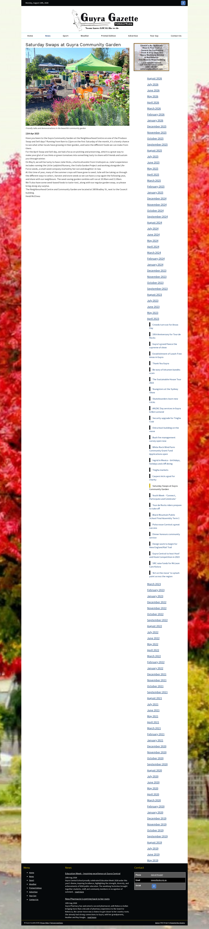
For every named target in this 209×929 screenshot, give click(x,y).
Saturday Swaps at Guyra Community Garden (163, 487)
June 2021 (153, 710)
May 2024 (152, 240)
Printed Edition (108, 35)
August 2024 (154, 222)
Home (30, 35)
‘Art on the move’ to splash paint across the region (164, 574)
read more (79, 892)
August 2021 (154, 698)
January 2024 (155, 264)
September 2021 (157, 692)
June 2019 (153, 854)
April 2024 (153, 246)
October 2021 (155, 686)
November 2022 (156, 608)
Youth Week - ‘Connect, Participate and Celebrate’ (162, 497)
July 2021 (152, 704)
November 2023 (156, 276)
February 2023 (155, 590)
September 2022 (157, 620)
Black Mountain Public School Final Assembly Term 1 (164, 516)
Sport (65, 35)
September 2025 (157, 144)
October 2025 (155, 138)
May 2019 (152, 860)
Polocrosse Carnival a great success (164, 526)
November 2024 (156, 204)
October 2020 (155, 758)
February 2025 (155, 186)
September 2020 (157, 764)
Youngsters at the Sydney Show (163, 390)
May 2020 (152, 788)
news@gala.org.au (159, 880)
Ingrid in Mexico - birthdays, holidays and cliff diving (164, 462)
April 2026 (153, 102)
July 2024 (152, 228)
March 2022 (154, 656)
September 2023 (157, 288)
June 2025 (153, 162)
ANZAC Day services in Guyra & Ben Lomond (165, 410)
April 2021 (153, 722)
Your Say (154, 35)
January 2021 (155, 740)
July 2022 (152, 632)
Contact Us (176, 35)
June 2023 (153, 307)
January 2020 (155, 812)
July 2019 (152, 848)
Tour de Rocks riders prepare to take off (165, 507)
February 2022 (155, 662)
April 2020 (153, 794)
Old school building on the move (164, 429)
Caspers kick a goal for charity (162, 478)
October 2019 (155, 830)
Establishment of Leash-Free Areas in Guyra (165, 355)
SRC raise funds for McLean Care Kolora (164, 565)
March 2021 (154, 728)
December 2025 (156, 126)
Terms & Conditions (56, 923)
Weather (85, 35)
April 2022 (153, 650)
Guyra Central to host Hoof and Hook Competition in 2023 (164, 555)
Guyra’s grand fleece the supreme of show (163, 345)
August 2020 (154, 770)
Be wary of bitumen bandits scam (164, 371)
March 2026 (154, 108)
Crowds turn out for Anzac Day (163, 326)
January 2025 (155, 192)
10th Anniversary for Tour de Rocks (165, 336)
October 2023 (155, 282)
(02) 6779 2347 (157, 875)
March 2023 (154, 584)
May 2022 (152, 644)
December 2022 (156, 602)
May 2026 (152, 96)
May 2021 (152, 716)
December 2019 (156, 818)
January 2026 (155, 120)
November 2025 (156, 132)
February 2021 (155, 734)
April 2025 (153, 174)
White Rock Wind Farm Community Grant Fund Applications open (162, 451)
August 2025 (154, 150)
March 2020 (154, 800)
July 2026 (152, 84)
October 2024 (155, 210)
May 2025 (152, 168)
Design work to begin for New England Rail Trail (163, 545)
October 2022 (155, 614)
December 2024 (156, 198)
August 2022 (154, 626)
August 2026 (154, 78)
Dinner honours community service (164, 536)
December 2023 (156, 270)
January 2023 (155, 596)
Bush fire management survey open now (162, 439)
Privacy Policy (44, 923)
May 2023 (152, 313)
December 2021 (156, 674)
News (48, 35)
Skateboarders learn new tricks (163, 400)
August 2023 (154, 294)
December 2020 (156, 746)
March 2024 (154, 252)
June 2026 (153, 90)
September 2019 (157, 836)
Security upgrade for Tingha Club (165, 419)
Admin (157, 923)
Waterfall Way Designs (177, 923)
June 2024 (153, 234)
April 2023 (153, 318)
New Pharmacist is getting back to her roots (87, 898)
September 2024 (157, 216)
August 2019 (154, 842)
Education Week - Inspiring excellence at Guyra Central (92, 873)
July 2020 (152, 776)
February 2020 (155, 806)
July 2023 (152, 300)
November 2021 (156, 680)
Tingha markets (160, 469)
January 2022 (155, 668)
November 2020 (156, 752)
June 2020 (153, 782)
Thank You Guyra (160, 363)
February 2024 (155, 258)
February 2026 (155, 114)
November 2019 (156, 824)
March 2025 (154, 180)
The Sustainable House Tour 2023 (165, 381)
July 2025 (152, 156)
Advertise (133, 35)
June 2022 (153, 638)
